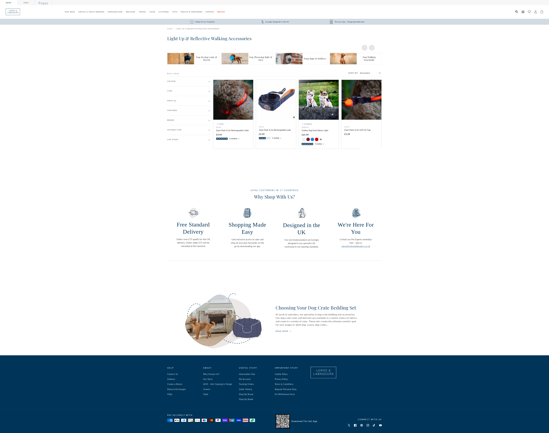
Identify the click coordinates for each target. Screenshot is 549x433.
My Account (245, 379)
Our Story (208, 379)
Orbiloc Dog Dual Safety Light (315, 130)
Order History (245, 389)
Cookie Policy (281, 374)
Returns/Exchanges (176, 389)
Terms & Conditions (284, 384)
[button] (517, 12)
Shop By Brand (246, 394)
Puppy (43, 3)
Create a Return (174, 384)
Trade (205, 394)
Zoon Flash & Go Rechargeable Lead (275, 130)
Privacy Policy (281, 379)
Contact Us (172, 374)
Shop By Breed (246, 399)
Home (170, 29)
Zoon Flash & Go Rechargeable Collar (232, 130)
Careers (206, 389)
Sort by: (353, 73)
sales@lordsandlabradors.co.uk (355, 246)
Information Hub (247, 374)
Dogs (8, 3)
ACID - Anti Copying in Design (217, 384)
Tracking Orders (246, 384)
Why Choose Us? (211, 374)
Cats (26, 3)
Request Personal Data (286, 389)
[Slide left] (364, 48)
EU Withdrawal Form (285, 394)
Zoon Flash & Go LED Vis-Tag (357, 130)
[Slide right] (372, 48)
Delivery (171, 379)
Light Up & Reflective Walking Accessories (197, 29)
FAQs (169, 394)
